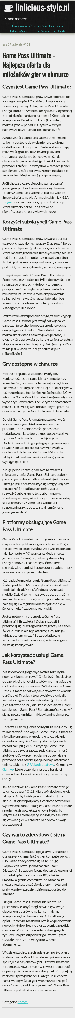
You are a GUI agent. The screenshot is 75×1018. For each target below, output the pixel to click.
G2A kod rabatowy (40, 764)
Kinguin (7, 202)
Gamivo (8, 769)
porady (23, 1002)
